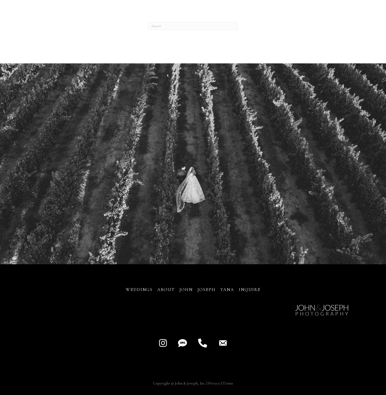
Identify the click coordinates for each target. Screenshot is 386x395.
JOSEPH (206, 289)
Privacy (214, 383)
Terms (227, 383)
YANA (227, 289)
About (166, 289)
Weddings (139, 289)
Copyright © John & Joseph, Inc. (179, 383)
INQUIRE (249, 289)
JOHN (186, 289)
